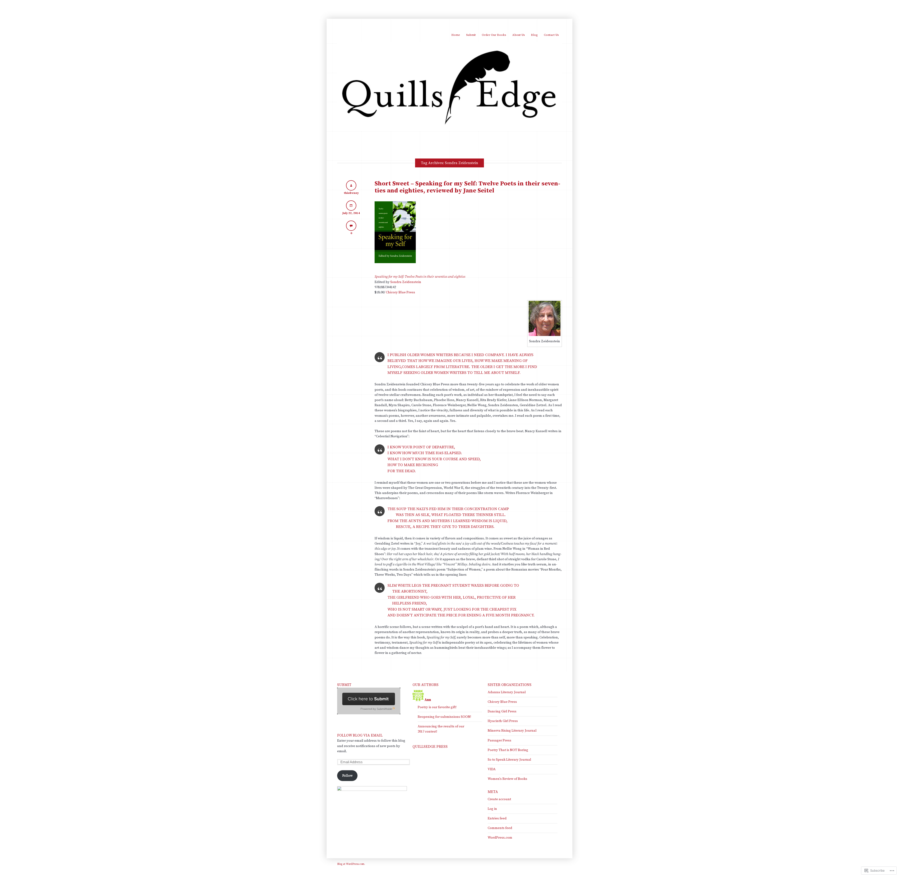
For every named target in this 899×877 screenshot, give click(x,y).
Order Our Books (494, 35)
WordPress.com (500, 837)
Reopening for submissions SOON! (444, 717)
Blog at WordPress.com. (351, 864)
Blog (534, 35)
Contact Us (551, 35)
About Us (518, 35)
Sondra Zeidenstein (405, 282)
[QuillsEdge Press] (449, 130)
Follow (347, 775)
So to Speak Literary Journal (509, 759)
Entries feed (497, 818)
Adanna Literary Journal (507, 692)
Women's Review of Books (507, 779)
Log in (492, 809)
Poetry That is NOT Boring (508, 750)
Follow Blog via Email (360, 735)
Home (455, 35)
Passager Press (499, 740)
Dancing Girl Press (502, 711)
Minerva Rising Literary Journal (512, 730)
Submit (471, 35)
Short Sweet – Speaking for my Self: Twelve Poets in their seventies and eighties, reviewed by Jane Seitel (467, 187)
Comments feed (500, 828)
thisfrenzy (351, 193)
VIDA (492, 769)
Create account (499, 799)
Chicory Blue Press (400, 292)
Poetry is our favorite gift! (437, 707)
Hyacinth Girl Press (503, 721)
